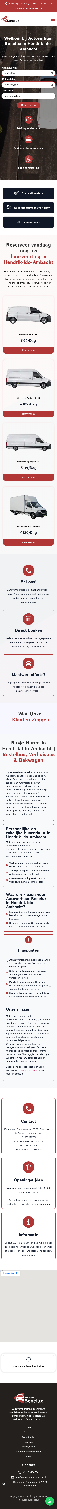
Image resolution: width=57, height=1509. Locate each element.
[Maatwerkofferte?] (28, 663)
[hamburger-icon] (53, 19)
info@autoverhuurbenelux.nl (28, 8)
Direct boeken (28, 630)
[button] (49, 1501)
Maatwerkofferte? (28, 675)
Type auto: (7, 91)
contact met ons (28, 1070)
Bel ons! (28, 582)
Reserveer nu (28, 105)
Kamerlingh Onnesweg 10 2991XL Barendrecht (30, 3)
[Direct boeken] (28, 619)
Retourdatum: (9, 79)
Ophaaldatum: (9, 68)
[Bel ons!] (28, 570)
